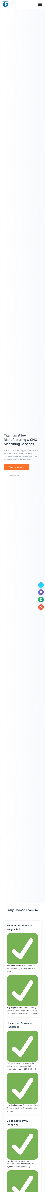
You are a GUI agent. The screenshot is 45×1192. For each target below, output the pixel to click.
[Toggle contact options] (41, 585)
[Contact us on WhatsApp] (41, 599)
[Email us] (41, 592)
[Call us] (41, 607)
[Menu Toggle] (40, 4)
